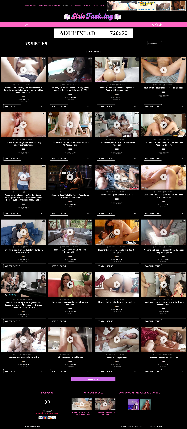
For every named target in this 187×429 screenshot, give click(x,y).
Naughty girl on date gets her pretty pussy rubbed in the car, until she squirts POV (70, 89)
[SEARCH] (156, 24)
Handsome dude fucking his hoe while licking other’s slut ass (164, 303)
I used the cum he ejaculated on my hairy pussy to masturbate (23, 143)
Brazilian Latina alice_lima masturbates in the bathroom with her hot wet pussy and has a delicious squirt (23, 90)
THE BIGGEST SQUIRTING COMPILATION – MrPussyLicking (70, 143)
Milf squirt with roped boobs (70, 357)
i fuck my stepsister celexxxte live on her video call (117, 143)
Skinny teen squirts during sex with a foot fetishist (70, 303)
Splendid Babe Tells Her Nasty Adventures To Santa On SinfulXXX (70, 196)
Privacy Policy (139, 426)
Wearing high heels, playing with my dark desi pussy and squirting (164, 251)
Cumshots (94, 6)
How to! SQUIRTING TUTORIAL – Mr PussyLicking (70, 251)
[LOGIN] (160, 24)
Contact (159, 426)
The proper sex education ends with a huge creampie (82, 413)
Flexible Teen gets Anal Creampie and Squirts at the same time (117, 89)
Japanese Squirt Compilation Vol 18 (23, 357)
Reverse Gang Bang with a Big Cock (116, 195)
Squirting (65, 6)
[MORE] (41, 106)
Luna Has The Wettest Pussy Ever (164, 357)
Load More (93, 379)
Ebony (102, 6)
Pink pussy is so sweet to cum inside (105, 413)
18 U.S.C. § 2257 (150, 426)
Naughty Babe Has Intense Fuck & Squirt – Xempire (117, 251)
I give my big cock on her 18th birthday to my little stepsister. (23, 251)
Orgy (71, 6)
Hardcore (47, 6)
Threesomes (56, 6)
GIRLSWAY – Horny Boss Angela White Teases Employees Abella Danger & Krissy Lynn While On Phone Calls (23, 304)
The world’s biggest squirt (116, 357)
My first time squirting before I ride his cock (163, 88)
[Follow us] (153, 24)
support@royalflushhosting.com (47, 413)
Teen (34, 6)
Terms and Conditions (126, 426)
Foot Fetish (78, 6)
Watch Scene (12, 106)
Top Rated (28, 6)
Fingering (87, 6)
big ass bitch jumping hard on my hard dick (117, 302)
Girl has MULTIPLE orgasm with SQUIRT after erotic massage (164, 196)
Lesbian (40, 6)
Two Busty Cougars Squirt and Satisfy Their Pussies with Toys (163, 143)
